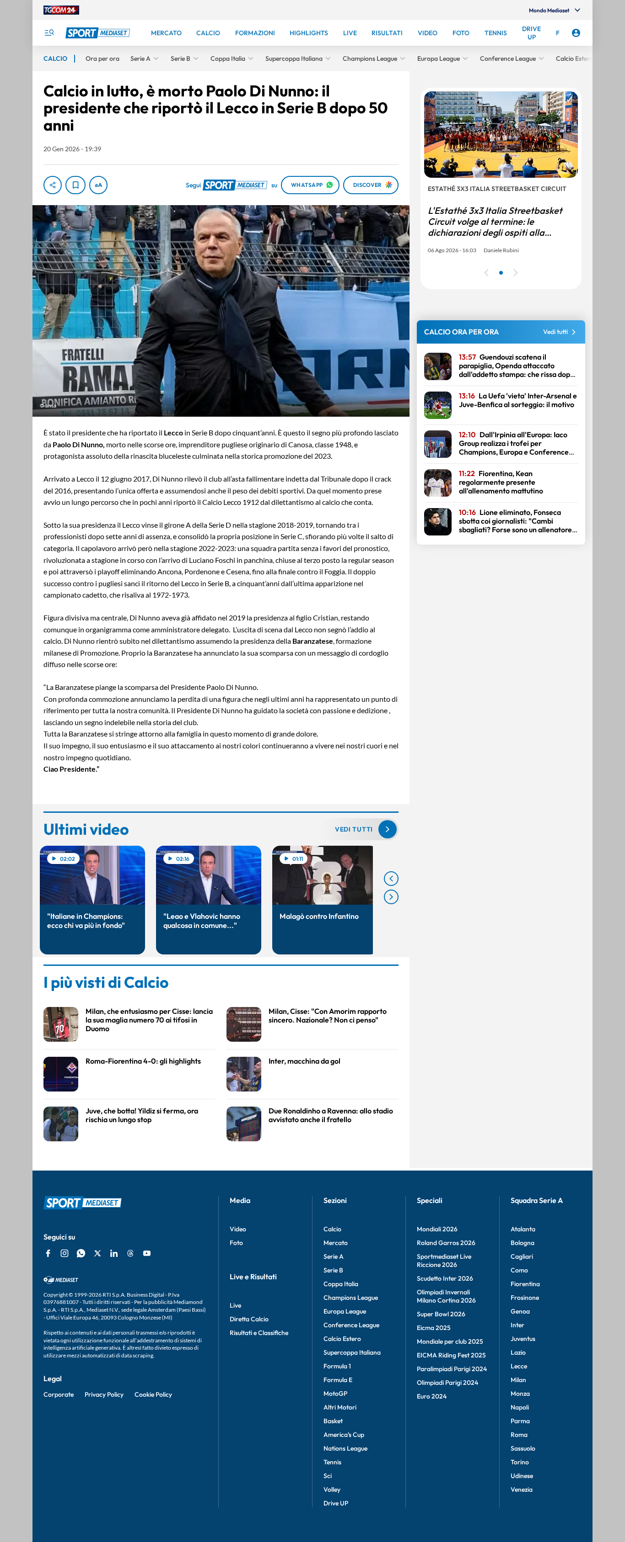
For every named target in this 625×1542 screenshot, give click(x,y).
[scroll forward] (391, 897)
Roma (519, 1435)
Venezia (522, 1489)
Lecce (519, 1366)
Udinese (522, 1476)
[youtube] (146, 1253)
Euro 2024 (432, 1396)
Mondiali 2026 (437, 1229)
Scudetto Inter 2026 (445, 1278)
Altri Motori (339, 1407)
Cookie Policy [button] (153, 1394)
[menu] (48, 32)
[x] (97, 1253)
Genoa (520, 1311)
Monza (520, 1393)
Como (519, 1270)
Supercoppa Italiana (352, 1352)
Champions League (350, 1297)
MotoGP (335, 1393)
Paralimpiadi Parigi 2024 (452, 1369)
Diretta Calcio (249, 1319)
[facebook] (48, 1253)
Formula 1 (337, 1366)
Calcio (332, 1229)
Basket (333, 1421)
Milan (518, 1380)
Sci (327, 1476)
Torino (520, 1462)
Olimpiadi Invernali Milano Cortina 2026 (446, 1296)
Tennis (332, 1462)
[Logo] (98, 32)
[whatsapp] (81, 1253)
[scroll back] (391, 878)
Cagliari (522, 1256)
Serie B (333, 1270)
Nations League (345, 1448)
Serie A (333, 1256)
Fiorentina (525, 1284)
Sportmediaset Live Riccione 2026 (444, 1260)
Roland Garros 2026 (446, 1243)
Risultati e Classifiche (259, 1333)
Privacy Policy (104, 1394)
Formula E (337, 1380)
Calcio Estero (342, 1339)
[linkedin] (114, 1253)
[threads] (130, 1253)
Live (235, 1305)
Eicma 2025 (434, 1328)
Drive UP (335, 1503)
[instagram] (64, 1253)
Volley (331, 1489)
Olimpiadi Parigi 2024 (447, 1382)
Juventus (523, 1339)
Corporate (58, 1394)
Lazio (518, 1352)
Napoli (520, 1407)
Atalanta (523, 1229)
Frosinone (525, 1297)
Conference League (351, 1325)
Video (238, 1229)
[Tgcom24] (61, 10)
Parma (520, 1421)
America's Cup (343, 1435)
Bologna (522, 1243)
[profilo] (576, 32)
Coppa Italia (340, 1284)
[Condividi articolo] (52, 185)
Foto (236, 1243)
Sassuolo (523, 1448)
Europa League (344, 1311)
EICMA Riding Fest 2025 (451, 1355)
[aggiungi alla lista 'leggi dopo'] (75, 185)
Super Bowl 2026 (441, 1314)
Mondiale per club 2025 (450, 1341)
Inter (517, 1325)
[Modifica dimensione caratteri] (98, 185)
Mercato (335, 1243)
